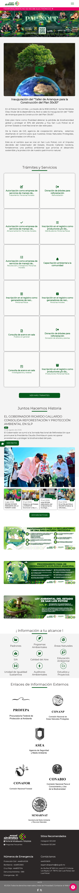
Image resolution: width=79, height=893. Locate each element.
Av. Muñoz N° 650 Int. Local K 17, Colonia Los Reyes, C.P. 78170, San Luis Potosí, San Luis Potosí (58, 870)
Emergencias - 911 (11, 875)
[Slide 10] (56, 34)
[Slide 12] (65, 34)
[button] (21, 190)
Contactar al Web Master (64, 886)
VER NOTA (11, 443)
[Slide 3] (26, 34)
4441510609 (45, 861)
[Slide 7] (44, 34)
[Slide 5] (35, 34)
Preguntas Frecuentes (13, 844)
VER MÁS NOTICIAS (39, 515)
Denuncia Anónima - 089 (14, 872)
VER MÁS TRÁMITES (39, 395)
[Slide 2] (22, 34)
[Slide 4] (31, 34)
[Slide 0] (14, 34)
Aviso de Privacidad (45, 886)
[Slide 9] (52, 34)
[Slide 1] (18, 34)
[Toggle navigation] (72, 4)
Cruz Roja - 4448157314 (13, 868)
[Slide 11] (61, 34)
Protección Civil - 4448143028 (16, 861)
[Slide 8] (48, 34)
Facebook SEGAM (48, 844)
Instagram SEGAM (48, 841)
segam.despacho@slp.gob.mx (53, 865)
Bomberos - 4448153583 (14, 865)
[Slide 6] (39, 34)
